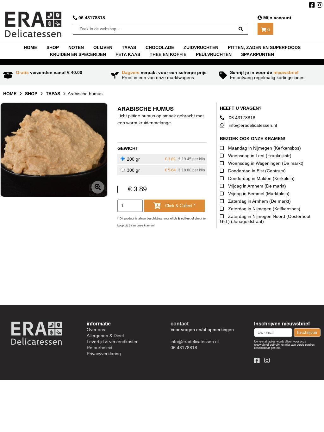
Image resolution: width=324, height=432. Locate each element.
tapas (129, 47)
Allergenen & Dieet (105, 335)
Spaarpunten (257, 54)
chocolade (160, 47)
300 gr (165, 170)
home (30, 47)
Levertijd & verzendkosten (113, 341)
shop (53, 47)
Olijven (102, 47)
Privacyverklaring (104, 353)
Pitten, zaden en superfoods (264, 47)
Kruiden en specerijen (78, 54)
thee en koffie (168, 54)
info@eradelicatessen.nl (252, 125)
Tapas (53, 93)
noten (76, 47)
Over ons (96, 329)
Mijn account (276, 17)
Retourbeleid (99, 347)
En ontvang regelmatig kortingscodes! (268, 75)
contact (180, 323)
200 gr (165, 159)
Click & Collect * (179, 205)
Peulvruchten (214, 54)
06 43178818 (91, 17)
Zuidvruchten (201, 47)
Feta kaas (127, 54)
